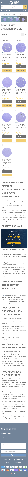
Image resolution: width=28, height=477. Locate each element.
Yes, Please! (14, 243)
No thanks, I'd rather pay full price (14, 245)
